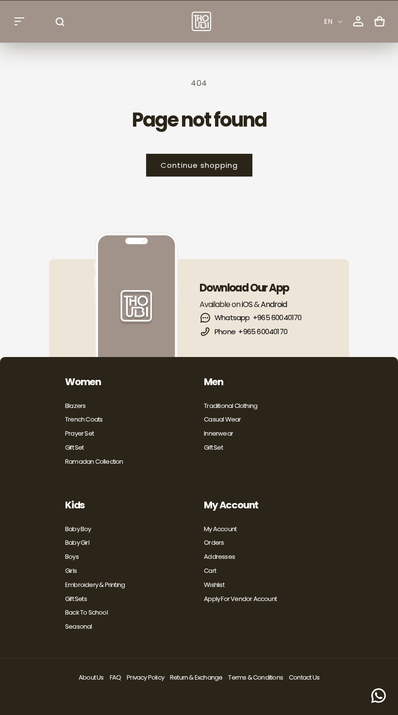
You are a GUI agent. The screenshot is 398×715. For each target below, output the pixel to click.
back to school (86, 612)
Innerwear (218, 433)
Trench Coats (83, 419)
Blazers (75, 405)
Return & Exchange (196, 677)
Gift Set (74, 447)
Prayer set (79, 433)
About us (91, 677)
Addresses (219, 556)
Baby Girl (77, 542)
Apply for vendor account (240, 598)
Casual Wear (222, 419)
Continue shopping (199, 165)
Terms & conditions (255, 677)
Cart (210, 570)
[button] (19, 21)
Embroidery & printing (95, 584)
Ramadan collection (94, 461)
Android (274, 304)
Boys (72, 556)
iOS (247, 304)
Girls (71, 570)
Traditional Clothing (230, 405)
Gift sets (76, 598)
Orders (214, 542)
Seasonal (78, 626)
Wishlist (214, 584)
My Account (220, 529)
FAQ (115, 677)
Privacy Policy (145, 677)
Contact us (304, 677)
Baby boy (78, 529)
